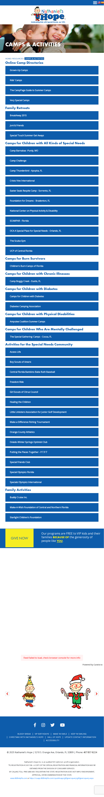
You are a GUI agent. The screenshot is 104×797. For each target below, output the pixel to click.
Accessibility (52, 740)
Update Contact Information (80, 737)
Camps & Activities (34, 58)
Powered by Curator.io (92, 664)
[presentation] (7, 693)
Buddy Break (24, 734)
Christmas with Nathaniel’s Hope (26, 737)
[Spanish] (102, 2)
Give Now (19, 538)
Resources (17, 58)
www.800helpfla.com (18, 778)
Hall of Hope (54, 737)
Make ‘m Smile (60, 734)
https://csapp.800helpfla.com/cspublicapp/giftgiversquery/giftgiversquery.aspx (62, 778)
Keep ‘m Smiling (78, 734)
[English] (98, 2)
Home (8, 58)
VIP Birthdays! (42, 734)
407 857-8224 (90, 752)
